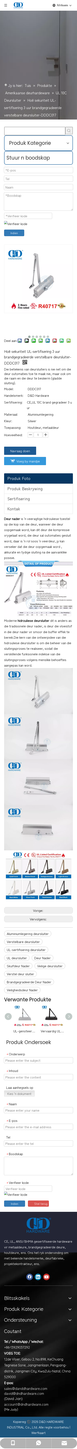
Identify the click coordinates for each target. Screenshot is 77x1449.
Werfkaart (38, 1432)
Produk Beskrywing (25, 488)
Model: (9, 388)
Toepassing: (12, 427)
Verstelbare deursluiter (23, 941)
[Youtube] (46, 1276)
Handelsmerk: (13, 395)
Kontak (13, 509)
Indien (14, 233)
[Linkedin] (38, 1276)
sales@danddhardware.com (25, 1388)
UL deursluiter (17, 957)
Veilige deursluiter (50, 965)
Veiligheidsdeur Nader (22, 989)
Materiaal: (11, 414)
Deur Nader (42, 957)
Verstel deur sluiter (20, 973)
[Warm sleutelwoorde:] (69, 130)
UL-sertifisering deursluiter (26, 949)
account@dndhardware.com (26, 1404)
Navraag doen (20, 450)
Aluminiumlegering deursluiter (28, 933)
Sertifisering (18, 498)
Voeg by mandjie (28, 461)
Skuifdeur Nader (18, 965)
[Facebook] (29, 1276)
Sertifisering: (13, 402)
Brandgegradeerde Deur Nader (29, 981)
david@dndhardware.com (24, 1393)
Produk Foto (18, 478)
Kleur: (8, 420)
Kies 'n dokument (19, 1093)
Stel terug (40, 1204)
